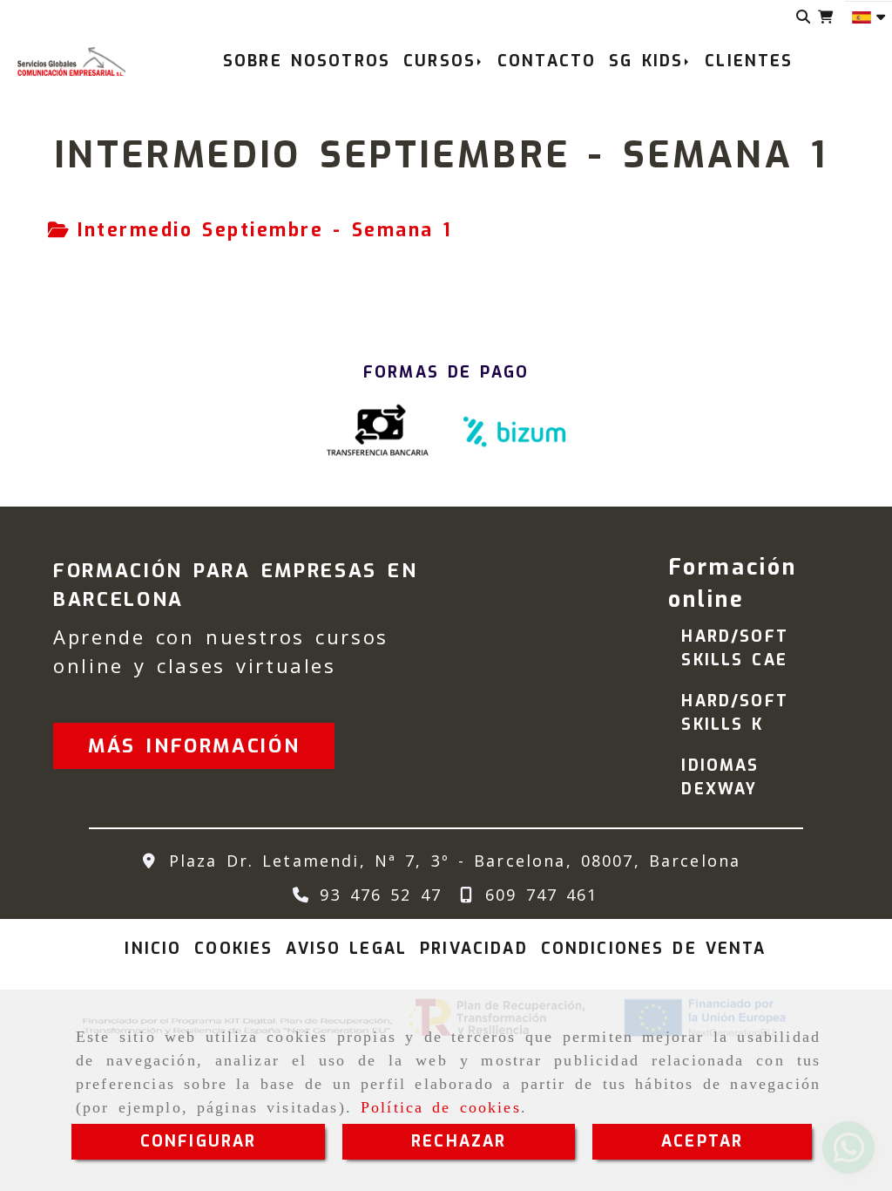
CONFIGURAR (198, 1141)
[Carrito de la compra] (825, 17)
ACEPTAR (702, 1141)
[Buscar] (803, 17)
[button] (193, 746)
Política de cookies (441, 1107)
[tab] (250, 231)
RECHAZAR (458, 1141)
